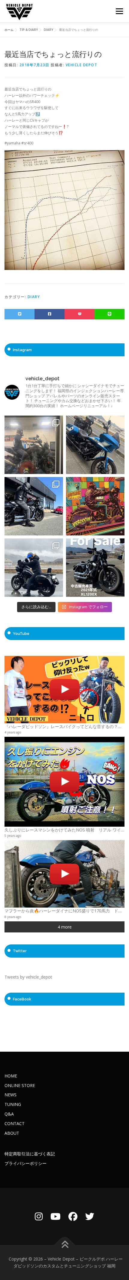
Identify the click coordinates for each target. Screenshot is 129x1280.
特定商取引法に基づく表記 (29, 1154)
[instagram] (39, 1216)
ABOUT (11, 1133)
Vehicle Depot (82, 64)
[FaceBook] (72, 1216)
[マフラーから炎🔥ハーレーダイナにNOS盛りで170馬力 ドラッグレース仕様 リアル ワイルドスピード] (64, 874)
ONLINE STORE (19, 1085)
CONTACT (14, 1123)
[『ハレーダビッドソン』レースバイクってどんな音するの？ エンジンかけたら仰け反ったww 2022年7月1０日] (64, 689)
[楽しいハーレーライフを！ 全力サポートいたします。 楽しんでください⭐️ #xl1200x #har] (33, 506)
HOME (10, 1076)
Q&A (9, 1114)
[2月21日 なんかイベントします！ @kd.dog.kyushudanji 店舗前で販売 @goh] (95, 506)
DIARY (34, 296)
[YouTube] (55, 1216)
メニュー (119, 11)
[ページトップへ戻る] (64, 1244)
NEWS (10, 1095)
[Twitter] (89, 1216)
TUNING (12, 1104)
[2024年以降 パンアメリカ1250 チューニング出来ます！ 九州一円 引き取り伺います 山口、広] (33, 445)
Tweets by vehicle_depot (28, 977)
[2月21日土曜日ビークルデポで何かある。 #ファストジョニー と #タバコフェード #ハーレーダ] (95, 445)
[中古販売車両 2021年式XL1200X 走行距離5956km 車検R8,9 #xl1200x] (95, 567)
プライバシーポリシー (25, 1163)
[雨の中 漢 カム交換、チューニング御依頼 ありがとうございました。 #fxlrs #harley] (33, 567)
